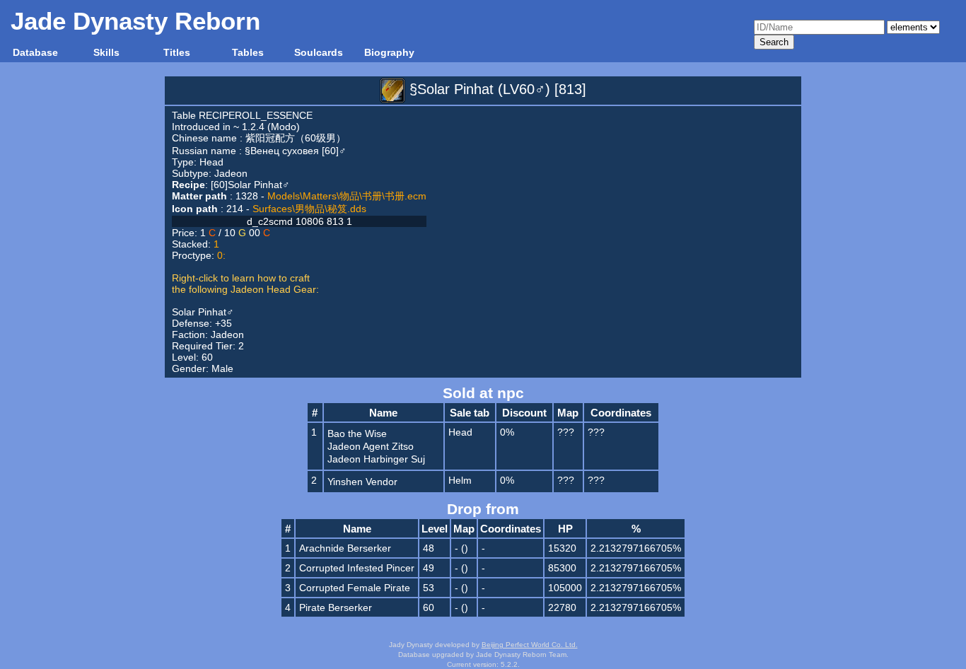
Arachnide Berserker (345, 548)
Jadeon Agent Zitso (370, 446)
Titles (176, 52)
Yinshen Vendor (362, 481)
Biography (389, 52)
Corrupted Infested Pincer (356, 568)
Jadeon (231, 173)
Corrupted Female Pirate (354, 587)
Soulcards (318, 52)
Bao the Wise (357, 433)
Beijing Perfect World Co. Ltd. (530, 644)
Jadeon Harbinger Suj (376, 459)
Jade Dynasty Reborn (135, 21)
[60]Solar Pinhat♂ (250, 184)
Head (211, 162)
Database (35, 52)
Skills (106, 52)
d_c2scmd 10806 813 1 (299, 221)
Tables (248, 52)
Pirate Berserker (335, 607)
